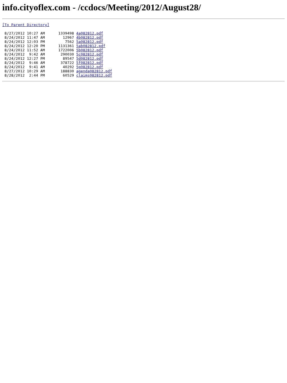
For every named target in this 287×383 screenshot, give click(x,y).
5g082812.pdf (89, 67)
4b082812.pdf (89, 37)
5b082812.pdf (89, 50)
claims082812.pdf (94, 75)
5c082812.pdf (89, 54)
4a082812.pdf (89, 33)
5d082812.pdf (89, 58)
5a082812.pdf (89, 42)
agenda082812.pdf (94, 71)
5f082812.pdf (89, 63)
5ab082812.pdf (90, 46)
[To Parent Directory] (25, 25)
